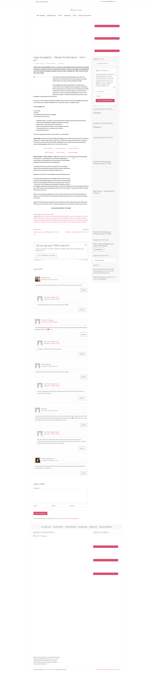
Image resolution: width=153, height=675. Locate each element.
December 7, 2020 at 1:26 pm (52, 385)
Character (71, 216)
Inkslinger (42, 220)
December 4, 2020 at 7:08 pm (49, 322)
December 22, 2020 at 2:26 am (49, 460)
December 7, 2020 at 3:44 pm (52, 434)
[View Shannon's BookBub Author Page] (105, 116)
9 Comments (61, 63)
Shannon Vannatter (82, 222)
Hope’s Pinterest (49, 152)
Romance (48, 222)
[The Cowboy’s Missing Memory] (105, 245)
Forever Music (48, 218)
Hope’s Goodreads (73, 148)
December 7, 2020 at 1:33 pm (49, 410)
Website (72, 505)
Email (54, 505)
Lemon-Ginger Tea (79, 220)
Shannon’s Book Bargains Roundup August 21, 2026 (102, 163)
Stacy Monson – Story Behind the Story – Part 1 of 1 (46, 233)
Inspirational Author (51, 220)
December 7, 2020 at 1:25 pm (52, 343)
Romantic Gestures (56, 222)
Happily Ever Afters (68, 218)
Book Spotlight (64, 216)
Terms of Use (98, 669)
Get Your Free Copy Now (46, 255)
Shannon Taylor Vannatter (69, 222)
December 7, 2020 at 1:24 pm (52, 299)
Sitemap (112, 669)
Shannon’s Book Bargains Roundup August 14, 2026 (102, 233)
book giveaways (54, 216)
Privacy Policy (106, 669)
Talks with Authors (49, 214)
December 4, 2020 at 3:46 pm (49, 279)
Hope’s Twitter (60, 152)
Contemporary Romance (81, 216)
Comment (36, 488)
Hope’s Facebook (60, 148)
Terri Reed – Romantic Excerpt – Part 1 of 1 (77, 232)
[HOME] (34, 15)
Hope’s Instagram (73, 152)
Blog (41, 214)
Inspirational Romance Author (65, 220)
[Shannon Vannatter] (76, 10)
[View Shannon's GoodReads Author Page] (105, 130)
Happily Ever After (57, 218)
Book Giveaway (45, 216)
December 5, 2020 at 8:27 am (49, 366)
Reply (84, 290)
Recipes (43, 222)
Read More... (103, 279)
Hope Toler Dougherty (50, 297)
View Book (98, 249)
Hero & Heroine (78, 218)
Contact (117, 669)
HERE (55, 662)
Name (35, 505)
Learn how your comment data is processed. (66, 518)
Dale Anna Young (46, 320)
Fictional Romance (38, 218)
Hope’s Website (48, 148)
